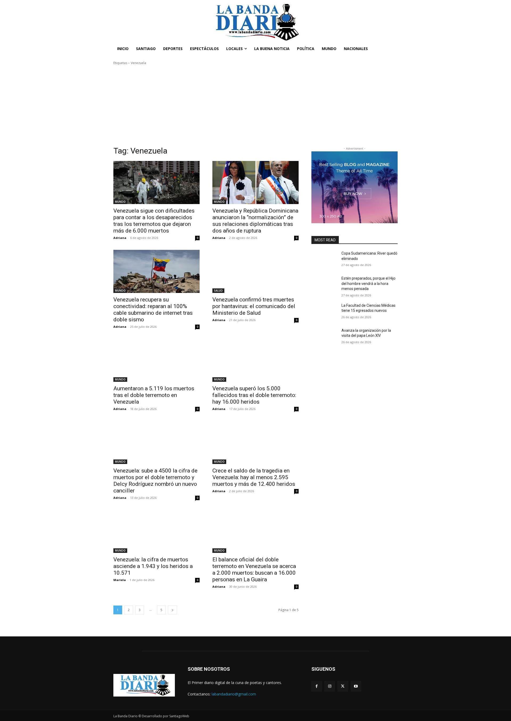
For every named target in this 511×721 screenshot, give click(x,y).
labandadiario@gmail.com (234, 694)
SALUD (218, 290)
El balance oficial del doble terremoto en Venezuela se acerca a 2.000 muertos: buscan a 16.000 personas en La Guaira (254, 569)
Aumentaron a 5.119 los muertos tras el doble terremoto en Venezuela (153, 395)
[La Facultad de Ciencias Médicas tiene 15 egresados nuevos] (324, 312)
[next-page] (172, 610)
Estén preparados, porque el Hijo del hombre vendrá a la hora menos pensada (368, 283)
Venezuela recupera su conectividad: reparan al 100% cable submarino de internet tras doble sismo (153, 309)
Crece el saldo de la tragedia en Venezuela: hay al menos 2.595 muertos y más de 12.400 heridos (253, 477)
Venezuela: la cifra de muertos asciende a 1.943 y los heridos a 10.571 (153, 566)
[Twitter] (342, 686)
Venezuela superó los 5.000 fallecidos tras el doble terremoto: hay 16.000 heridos (254, 395)
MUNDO (120, 202)
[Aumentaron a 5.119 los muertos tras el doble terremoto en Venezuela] (156, 360)
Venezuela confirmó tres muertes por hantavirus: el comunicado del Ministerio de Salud (253, 306)
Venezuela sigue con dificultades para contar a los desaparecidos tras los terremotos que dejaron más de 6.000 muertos (154, 221)
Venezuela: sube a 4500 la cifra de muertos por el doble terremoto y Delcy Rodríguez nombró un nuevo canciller (155, 480)
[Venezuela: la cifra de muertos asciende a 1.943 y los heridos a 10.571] (156, 531)
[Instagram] (329, 686)
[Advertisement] (255, 105)
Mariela (119, 580)
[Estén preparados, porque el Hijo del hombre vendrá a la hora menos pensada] (324, 285)
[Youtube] (356, 686)
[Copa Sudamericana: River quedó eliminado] (324, 260)
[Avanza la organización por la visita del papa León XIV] (324, 337)
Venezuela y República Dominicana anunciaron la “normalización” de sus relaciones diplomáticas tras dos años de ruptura (255, 221)
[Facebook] (316, 686)
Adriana (119, 238)
